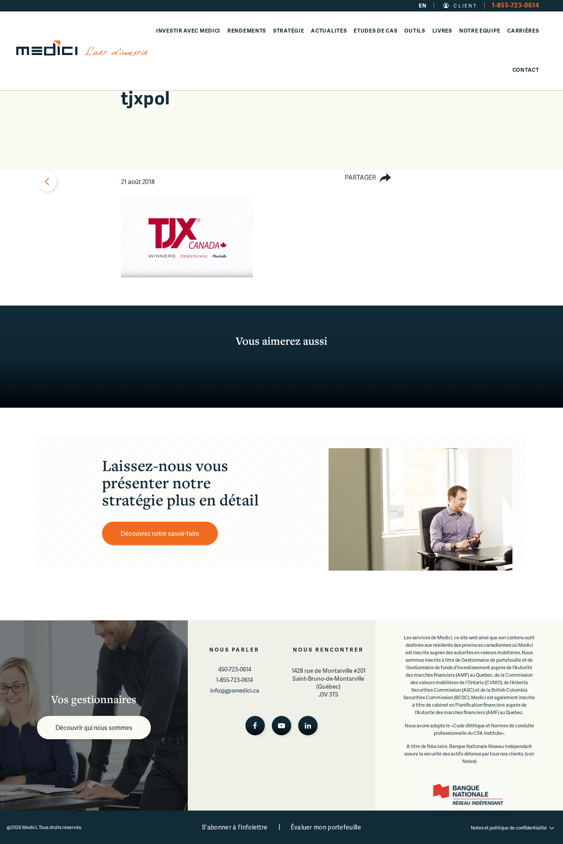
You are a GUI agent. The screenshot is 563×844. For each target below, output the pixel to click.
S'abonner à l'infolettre (234, 827)
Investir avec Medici (188, 30)
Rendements (246, 30)
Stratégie (288, 30)
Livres (442, 30)
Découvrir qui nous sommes (93, 727)
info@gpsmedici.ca (234, 690)
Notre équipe (479, 30)
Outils (414, 30)
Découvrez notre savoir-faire (160, 533)
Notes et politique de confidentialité (509, 827)
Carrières (523, 30)
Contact (525, 70)
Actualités (329, 30)
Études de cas (375, 30)
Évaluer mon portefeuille (326, 827)
